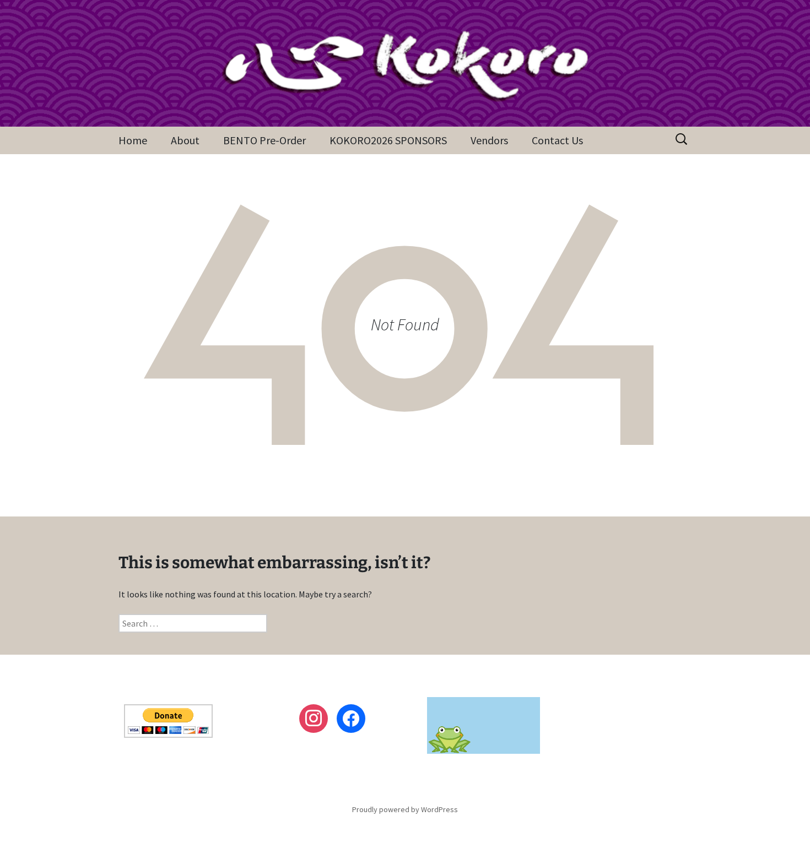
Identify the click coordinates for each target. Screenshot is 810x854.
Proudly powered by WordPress (405, 809)
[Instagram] (313, 718)
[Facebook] (351, 718)
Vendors (489, 140)
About (185, 140)
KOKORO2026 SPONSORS (388, 140)
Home (132, 140)
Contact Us (557, 140)
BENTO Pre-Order (264, 140)
